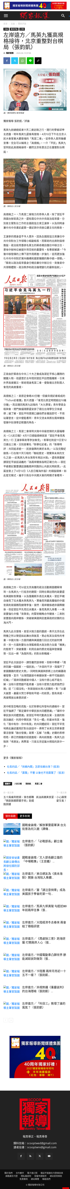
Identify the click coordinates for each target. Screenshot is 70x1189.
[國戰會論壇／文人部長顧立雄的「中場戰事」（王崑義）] (11, 864)
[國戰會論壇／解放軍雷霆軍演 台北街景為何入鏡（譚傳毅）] (11, 829)
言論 (13, 23)
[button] (5, 15)
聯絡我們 (46, 1179)
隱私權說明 (26, 1176)
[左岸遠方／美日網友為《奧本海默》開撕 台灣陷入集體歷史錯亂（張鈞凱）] (11, 878)
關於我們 (8, 1173)
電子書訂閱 (32, 1173)
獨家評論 (22, 23)
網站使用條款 (56, 1176)
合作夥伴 (20, 1173)
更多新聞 (25, 816)
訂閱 (22, 29)
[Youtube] (49, 1156)
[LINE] (30, 60)
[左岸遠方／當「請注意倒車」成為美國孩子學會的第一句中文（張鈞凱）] (11, 894)
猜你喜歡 (10, 816)
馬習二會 (38, 783)
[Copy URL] (38, 60)
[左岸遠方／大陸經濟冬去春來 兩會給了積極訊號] (11, 926)
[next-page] (11, 1020)
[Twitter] (14, 60)
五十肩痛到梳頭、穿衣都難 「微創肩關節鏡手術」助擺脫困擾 (19, 801)
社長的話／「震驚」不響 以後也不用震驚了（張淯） (36, 772)
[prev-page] (5, 1020)
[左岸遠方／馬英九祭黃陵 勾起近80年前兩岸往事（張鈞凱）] (11, 910)
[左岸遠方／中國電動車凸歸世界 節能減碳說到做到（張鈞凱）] (11, 959)
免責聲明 (24, 1179)
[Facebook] (6, 60)
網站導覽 (35, 1179)
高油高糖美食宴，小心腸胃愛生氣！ (51, 799)
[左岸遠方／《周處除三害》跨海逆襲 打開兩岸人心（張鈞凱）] (11, 942)
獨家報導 (10, 53)
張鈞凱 (28, 783)
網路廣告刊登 (11, 1176)
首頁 (5, 23)
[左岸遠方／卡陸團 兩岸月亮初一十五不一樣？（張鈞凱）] (11, 975)
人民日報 (18, 783)
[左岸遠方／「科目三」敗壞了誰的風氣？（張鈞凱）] (11, 1007)
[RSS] (30, 1156)
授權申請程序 (40, 1176)
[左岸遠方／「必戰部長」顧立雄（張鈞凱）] (11, 845)
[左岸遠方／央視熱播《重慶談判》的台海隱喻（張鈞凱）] (11, 991)
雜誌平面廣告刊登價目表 (52, 1173)
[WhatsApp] (22, 60)
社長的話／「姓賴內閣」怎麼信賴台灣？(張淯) (33, 766)
